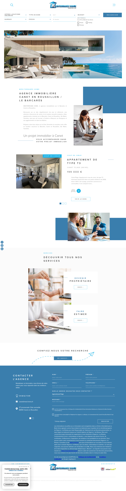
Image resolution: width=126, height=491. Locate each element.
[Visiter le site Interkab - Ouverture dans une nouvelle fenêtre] (102, 472)
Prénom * (90, 378)
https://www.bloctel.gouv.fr (69, 454)
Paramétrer (9, 484)
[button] (60, 207)
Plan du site (67, 484)
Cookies (100, 484)
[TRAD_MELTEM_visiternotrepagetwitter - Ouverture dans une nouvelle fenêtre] (2, 248)
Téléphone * (91, 386)
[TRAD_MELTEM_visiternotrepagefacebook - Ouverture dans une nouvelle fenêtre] (2, 242)
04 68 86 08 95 (28, 399)
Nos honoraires (59, 484)
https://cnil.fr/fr (74, 446)
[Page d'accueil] (63, 5)
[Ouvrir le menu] (114, 5)
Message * (56, 403)
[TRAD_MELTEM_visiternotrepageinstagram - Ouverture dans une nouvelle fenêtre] (2, 245)
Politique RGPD (93, 484)
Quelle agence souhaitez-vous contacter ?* (72, 394)
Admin (81, 484)
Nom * (54, 378)
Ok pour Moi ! (23, 484)
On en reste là (23, 466)
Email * (55, 386)
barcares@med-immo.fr (31, 405)
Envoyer (105, 425)
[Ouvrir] (11, 5)
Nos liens (86, 484)
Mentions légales (75, 484)
